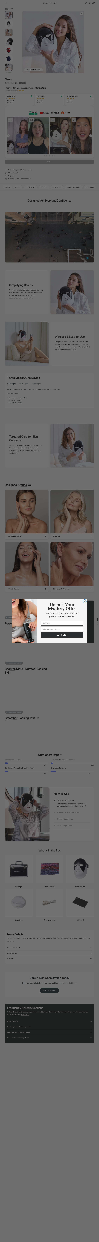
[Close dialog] (84, 601)
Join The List (62, 635)
